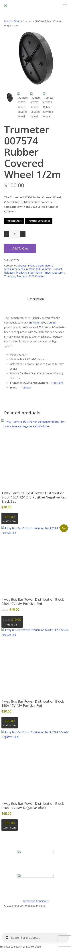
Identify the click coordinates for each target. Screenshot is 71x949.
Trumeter (9, 276)
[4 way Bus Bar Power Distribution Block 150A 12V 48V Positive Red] (35, 661)
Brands (22, 265)
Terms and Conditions (36, 901)
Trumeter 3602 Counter (31, 276)
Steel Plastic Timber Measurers (46, 272)
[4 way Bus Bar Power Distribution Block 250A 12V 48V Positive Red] (35, 559)
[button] (65, 6)
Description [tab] (35, 299)
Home (7, 21)
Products (21, 272)
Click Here (57, 382)
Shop (17, 21)
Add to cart (20, 248)
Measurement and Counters (34, 269)
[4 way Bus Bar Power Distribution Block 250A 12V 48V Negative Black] (35, 763)
